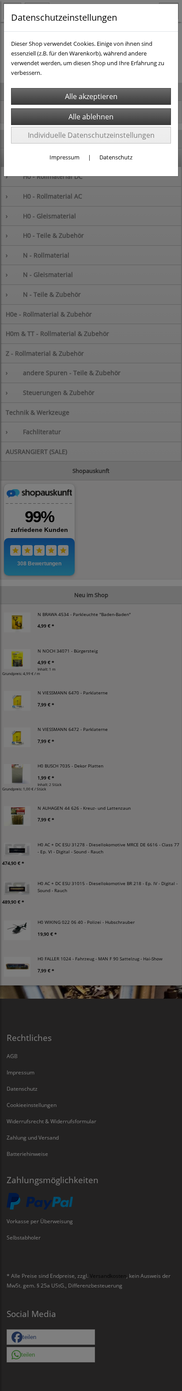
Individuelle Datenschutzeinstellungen (91, 135)
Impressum (64, 157)
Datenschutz (116, 157)
